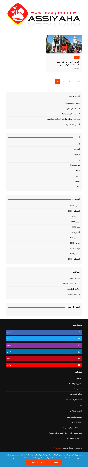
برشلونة (77, 154)
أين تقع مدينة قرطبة (72, 124)
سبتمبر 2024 (75, 206)
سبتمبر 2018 (75, 254)
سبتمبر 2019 (75, 238)
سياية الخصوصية (75, 394)
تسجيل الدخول (74, 278)
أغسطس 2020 (74, 211)
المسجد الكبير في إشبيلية (70, 114)
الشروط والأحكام (75, 383)
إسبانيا (77, 144)
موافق (55, 462)
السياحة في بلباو (73, 108)
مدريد (76, 57)
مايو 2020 (76, 216)
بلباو (78, 160)
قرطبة (77, 170)
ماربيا (78, 176)
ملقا (78, 186)
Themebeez (58, 448)
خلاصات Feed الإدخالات (71, 284)
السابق (77, 81)
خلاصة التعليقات (73, 289)
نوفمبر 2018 (75, 248)
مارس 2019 (75, 243)
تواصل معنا (78, 389)
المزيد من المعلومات (37, 462)
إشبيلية (77, 149)
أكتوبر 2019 (75, 232)
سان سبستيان (74, 165)
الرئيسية (79, 378)
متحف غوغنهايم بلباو (72, 103)
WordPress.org (73, 294)
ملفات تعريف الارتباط (74, 399)
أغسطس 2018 (74, 259)
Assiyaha (76, 68)
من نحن (79, 405)
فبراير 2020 (75, 222)
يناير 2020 (76, 227)
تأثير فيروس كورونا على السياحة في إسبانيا (63, 119)
